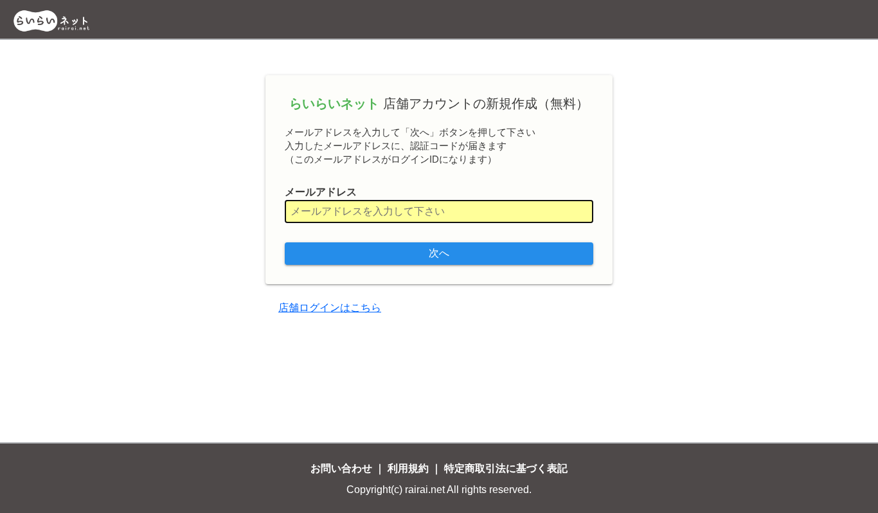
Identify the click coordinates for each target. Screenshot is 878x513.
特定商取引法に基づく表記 (506, 468)
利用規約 (408, 468)
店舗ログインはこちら (329, 307)
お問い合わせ (341, 468)
